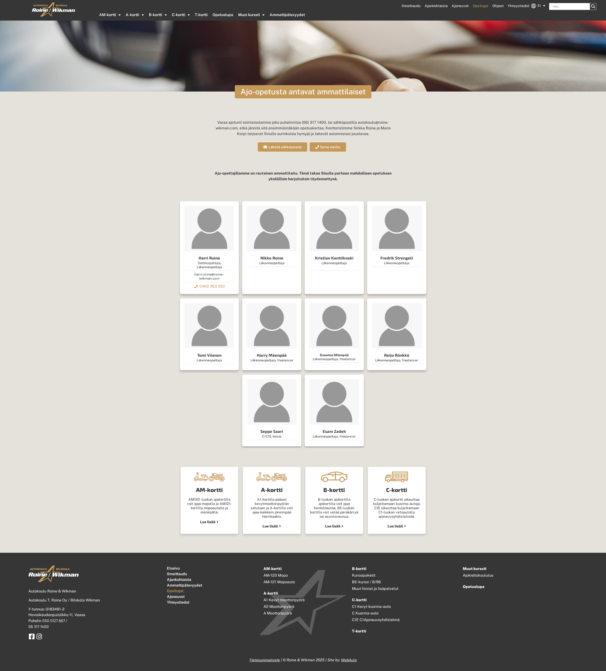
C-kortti (178, 15)
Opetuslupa (223, 15)
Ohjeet (498, 6)
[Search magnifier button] (593, 6)
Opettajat (480, 6)
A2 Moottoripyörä (278, 606)
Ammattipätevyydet (287, 15)
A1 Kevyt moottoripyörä (284, 600)
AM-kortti (107, 15)
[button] (303, 91)
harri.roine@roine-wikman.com (209, 276)
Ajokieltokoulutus (478, 575)
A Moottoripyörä (277, 613)
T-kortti (201, 15)
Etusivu (173, 568)
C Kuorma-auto (365, 613)
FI (539, 6)
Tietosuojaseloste (264, 660)
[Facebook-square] (31, 636)
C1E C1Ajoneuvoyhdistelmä (376, 620)
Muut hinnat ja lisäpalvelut (375, 588)
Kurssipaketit (363, 575)
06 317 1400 (38, 626)
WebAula (349, 660)
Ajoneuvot (460, 6)
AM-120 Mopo (275, 575)
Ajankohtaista (436, 6)
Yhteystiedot (518, 6)
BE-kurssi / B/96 (366, 582)
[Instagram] (39, 636)
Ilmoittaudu (411, 6)
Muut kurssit (249, 15)
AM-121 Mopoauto (279, 582)
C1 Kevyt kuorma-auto (371, 606)
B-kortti (155, 15)
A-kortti (132, 15)
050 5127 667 (53, 620)
